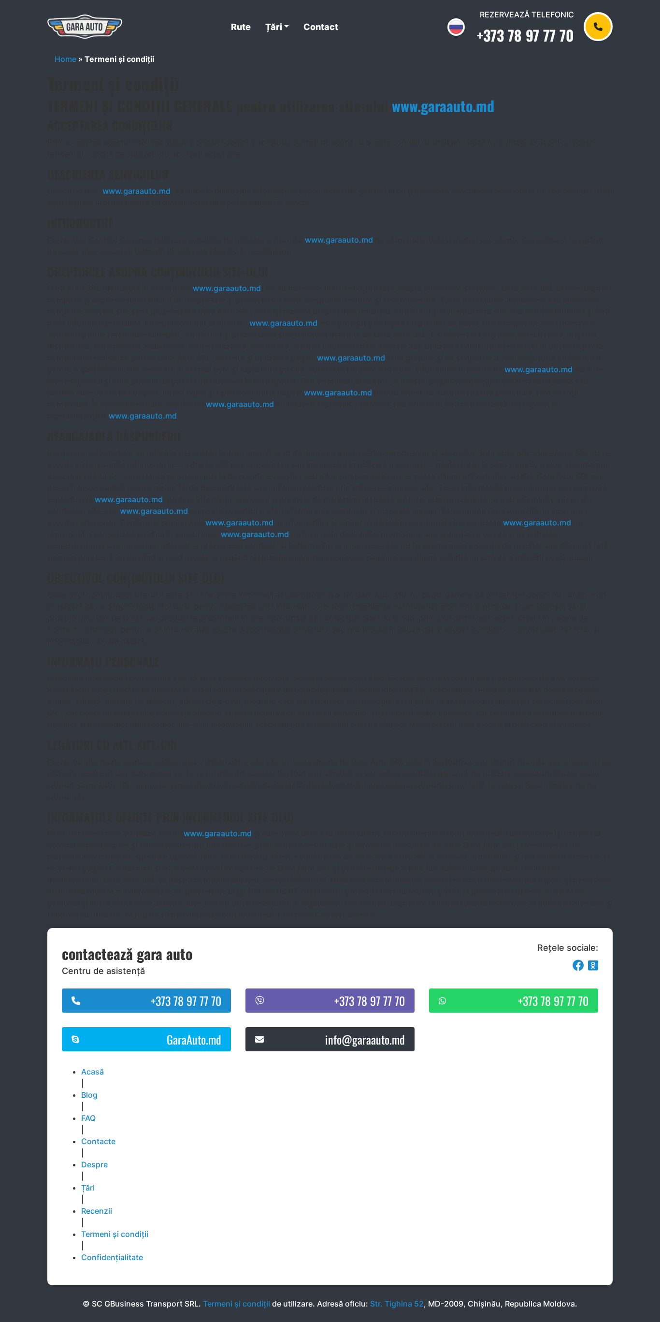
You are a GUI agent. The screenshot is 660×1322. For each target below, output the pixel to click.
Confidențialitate (112, 1257)
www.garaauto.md (443, 105)
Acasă (92, 1071)
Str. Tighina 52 (397, 1303)
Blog (89, 1095)
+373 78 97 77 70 (525, 35)
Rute (241, 27)
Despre (94, 1164)
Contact (320, 27)
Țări (273, 27)
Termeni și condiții (114, 1234)
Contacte (98, 1141)
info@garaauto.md (365, 1039)
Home (65, 59)
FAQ (88, 1118)
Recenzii (96, 1211)
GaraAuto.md (194, 1039)
